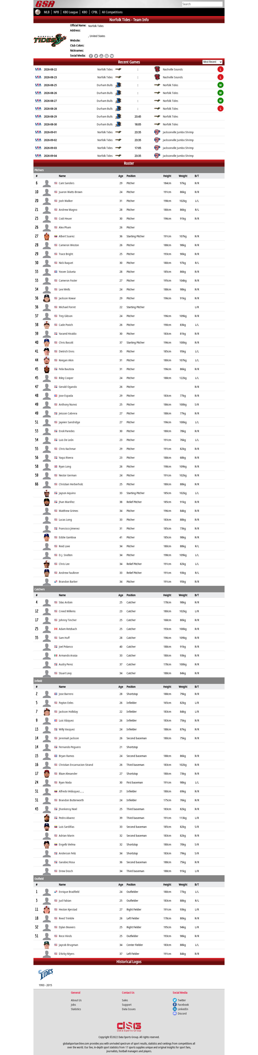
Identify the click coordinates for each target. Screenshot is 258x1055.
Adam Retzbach (68, 629)
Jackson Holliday (68, 711)
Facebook (183, 1004)
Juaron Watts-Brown (70, 192)
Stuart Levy (65, 673)
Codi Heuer (65, 218)
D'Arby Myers (66, 954)
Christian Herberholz (71, 484)
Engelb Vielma (67, 844)
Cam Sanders (66, 183)
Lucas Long (65, 519)
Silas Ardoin (66, 602)
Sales (125, 1000)
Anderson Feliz (67, 853)
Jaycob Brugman (68, 945)
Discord (182, 1013)
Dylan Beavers (67, 927)
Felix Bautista (66, 369)
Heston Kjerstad (68, 909)
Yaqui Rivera (66, 457)
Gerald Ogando (68, 387)
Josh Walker (66, 201)
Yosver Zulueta (67, 271)
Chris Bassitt (66, 342)
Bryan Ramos (66, 756)
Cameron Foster (68, 280)
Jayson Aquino (67, 493)
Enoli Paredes (67, 431)
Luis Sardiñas (66, 827)
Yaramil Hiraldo (67, 333)
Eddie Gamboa (67, 537)
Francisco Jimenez (69, 528)
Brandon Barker (68, 581)
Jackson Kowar (67, 298)
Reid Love (64, 546)
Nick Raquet (66, 263)
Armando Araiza (68, 655)
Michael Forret (67, 307)
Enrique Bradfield (69, 892)
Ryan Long (65, 466)
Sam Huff (64, 638)
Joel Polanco (66, 646)
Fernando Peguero (70, 747)
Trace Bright (66, 254)
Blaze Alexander (68, 773)
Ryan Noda (65, 782)
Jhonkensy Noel (68, 809)
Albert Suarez (66, 236)
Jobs (73, 1004)
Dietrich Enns (66, 351)
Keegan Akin (66, 360)
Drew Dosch (66, 871)
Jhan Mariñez (66, 502)
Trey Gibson (66, 316)
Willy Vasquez (67, 729)
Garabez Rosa (67, 862)
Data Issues (129, 1009)
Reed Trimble (66, 918)
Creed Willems (67, 611)
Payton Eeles (66, 703)
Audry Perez (66, 664)
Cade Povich (66, 325)
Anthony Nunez (68, 404)
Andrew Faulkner (69, 573)
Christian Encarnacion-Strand (76, 765)
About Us (76, 1000)
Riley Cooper (66, 378)
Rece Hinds (65, 936)
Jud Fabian (65, 900)
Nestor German (68, 475)
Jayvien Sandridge (69, 422)
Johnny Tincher (68, 620)
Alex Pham (65, 227)
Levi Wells (64, 289)
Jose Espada (66, 395)
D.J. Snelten (66, 555)
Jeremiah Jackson (69, 738)
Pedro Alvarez (67, 818)
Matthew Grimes (68, 511)
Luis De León (66, 440)
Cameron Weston (69, 245)
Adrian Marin (66, 835)
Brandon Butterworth (71, 800)
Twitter (182, 1000)
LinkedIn (183, 1009)
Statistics (76, 1009)
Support (126, 1004)
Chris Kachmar (67, 449)
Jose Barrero (66, 694)
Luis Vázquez (66, 720)
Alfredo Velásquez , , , (71, 791)
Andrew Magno (68, 209)
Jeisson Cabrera (68, 413)
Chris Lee (64, 564)
